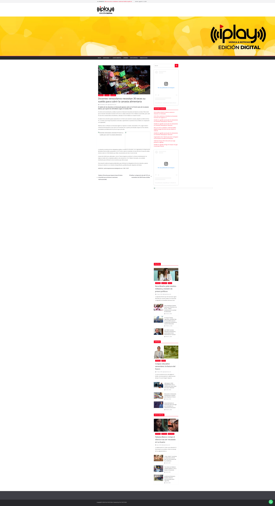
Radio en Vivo (143, 57)
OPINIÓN (125, 57)
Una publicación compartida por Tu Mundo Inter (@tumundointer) (170, 182)
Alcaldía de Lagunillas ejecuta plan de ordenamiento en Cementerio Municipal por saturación (117, 2)
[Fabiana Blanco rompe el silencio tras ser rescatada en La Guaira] (166, 425)
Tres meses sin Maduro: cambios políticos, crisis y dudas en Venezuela (170, 468)
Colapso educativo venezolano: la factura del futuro (165, 366)
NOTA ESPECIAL (134, 57)
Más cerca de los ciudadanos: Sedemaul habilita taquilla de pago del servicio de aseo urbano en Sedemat (165, 129)
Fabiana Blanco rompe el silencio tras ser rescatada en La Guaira (165, 439)
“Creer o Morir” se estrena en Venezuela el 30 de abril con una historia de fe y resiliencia (170, 459)
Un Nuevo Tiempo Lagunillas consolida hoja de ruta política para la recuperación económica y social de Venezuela (170, 320)
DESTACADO (106, 57)
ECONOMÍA (107, 95)
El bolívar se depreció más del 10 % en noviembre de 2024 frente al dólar (139, 176)
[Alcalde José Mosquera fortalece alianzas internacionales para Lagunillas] (158, 479)
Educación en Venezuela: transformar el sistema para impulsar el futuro (170, 395)
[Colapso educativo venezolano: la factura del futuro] (166, 352)
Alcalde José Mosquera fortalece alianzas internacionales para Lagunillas (169, 478)
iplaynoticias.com (112, 104)
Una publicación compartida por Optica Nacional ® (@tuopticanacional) (171, 102)
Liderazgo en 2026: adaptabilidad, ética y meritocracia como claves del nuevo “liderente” (170, 385)
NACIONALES (113, 95)
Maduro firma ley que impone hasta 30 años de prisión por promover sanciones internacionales (110, 177)
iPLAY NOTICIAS (109, 502)
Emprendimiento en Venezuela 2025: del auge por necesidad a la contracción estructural (170, 405)
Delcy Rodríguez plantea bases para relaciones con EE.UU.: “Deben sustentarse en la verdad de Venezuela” (170, 308)
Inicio (99, 57)
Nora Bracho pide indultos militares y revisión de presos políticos (165, 288)
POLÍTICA (170, 283)
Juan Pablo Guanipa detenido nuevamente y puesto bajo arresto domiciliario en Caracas (170, 332)
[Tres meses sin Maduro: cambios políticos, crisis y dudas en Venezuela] (158, 469)
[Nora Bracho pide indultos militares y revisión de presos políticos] (166, 274)
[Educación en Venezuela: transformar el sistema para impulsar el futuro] (158, 396)
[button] (110, 58)
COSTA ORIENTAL (117, 57)
